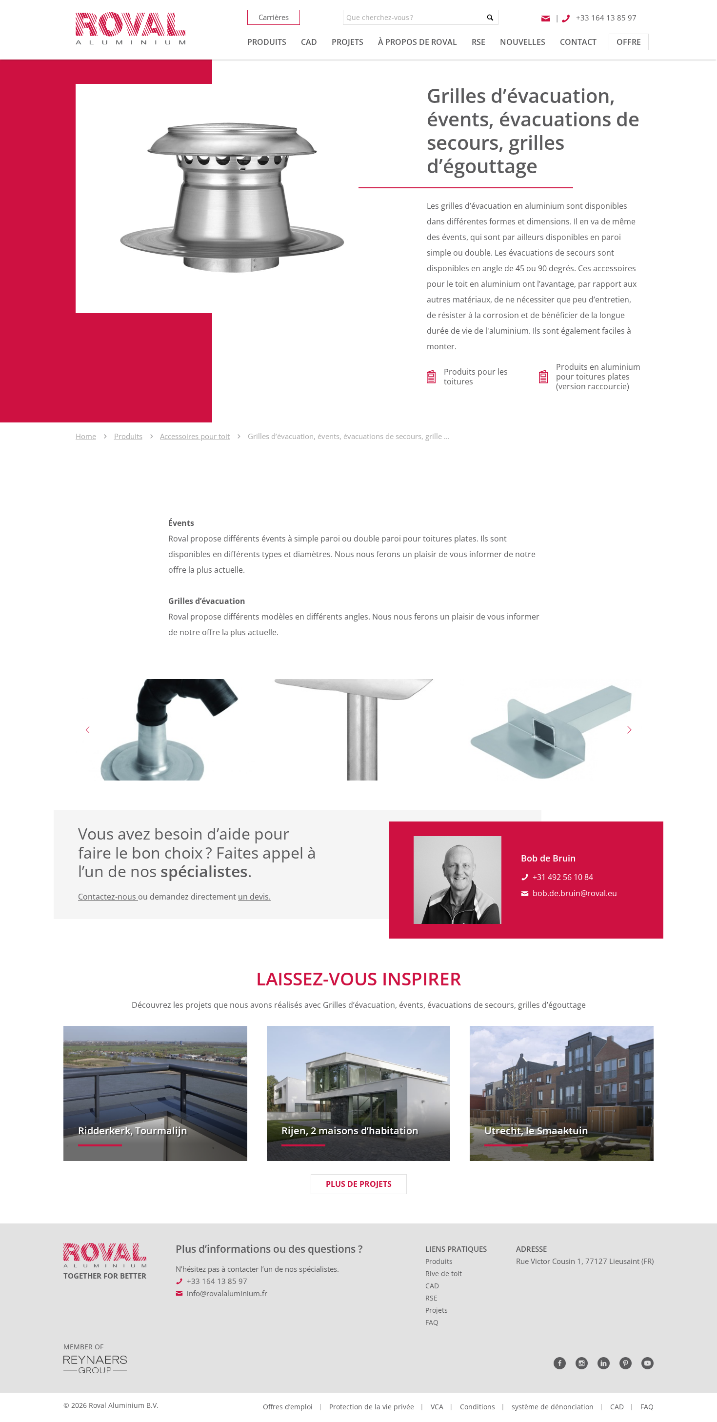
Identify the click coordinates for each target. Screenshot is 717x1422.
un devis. (254, 896)
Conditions (477, 1406)
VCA (437, 1406)
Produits (128, 436)
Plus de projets (359, 1184)
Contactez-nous (108, 896)
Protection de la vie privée (371, 1406)
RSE (431, 1297)
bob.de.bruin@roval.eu (575, 893)
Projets (436, 1310)
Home (86, 436)
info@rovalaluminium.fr (227, 1293)
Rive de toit (443, 1273)
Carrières (274, 17)
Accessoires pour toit (195, 436)
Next (629, 729)
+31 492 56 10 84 (563, 877)
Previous (87, 729)
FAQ (431, 1322)
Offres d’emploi (288, 1406)
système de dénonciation (553, 1406)
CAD (432, 1285)
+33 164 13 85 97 (217, 1281)
